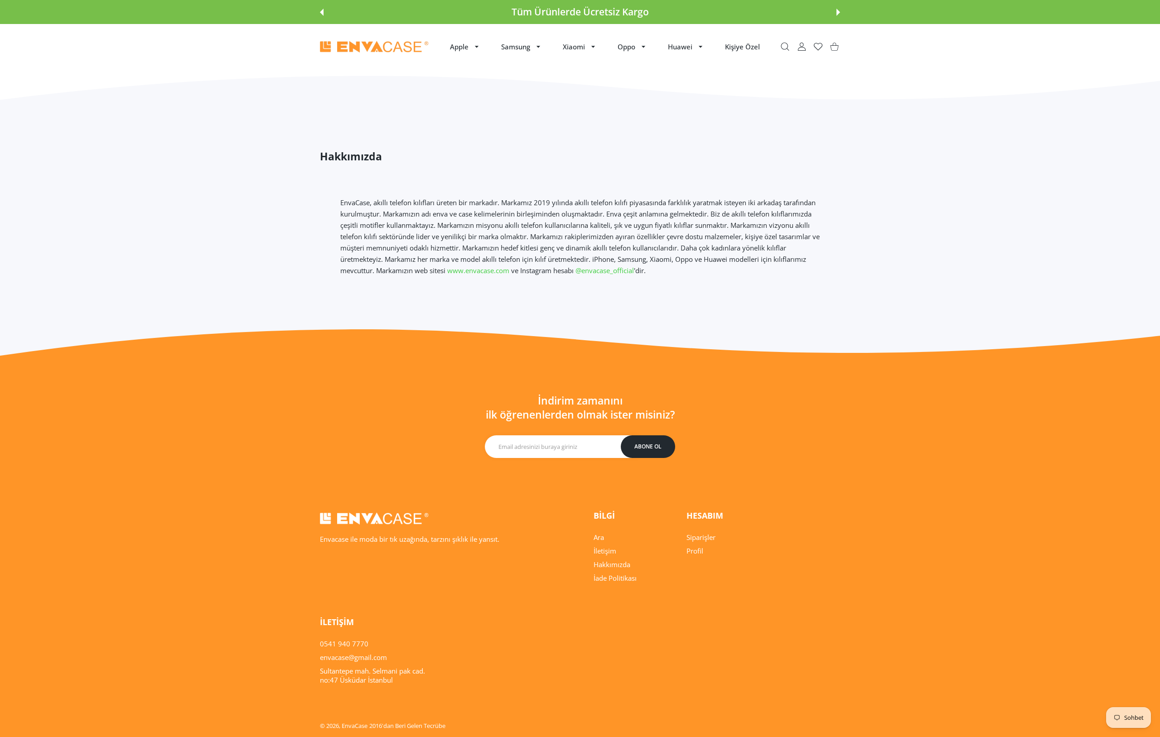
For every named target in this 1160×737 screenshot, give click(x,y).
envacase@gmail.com (353, 657)
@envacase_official (604, 270)
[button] (322, 12)
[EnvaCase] (374, 47)
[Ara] (785, 47)
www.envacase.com (478, 270)
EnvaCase (354, 726)
